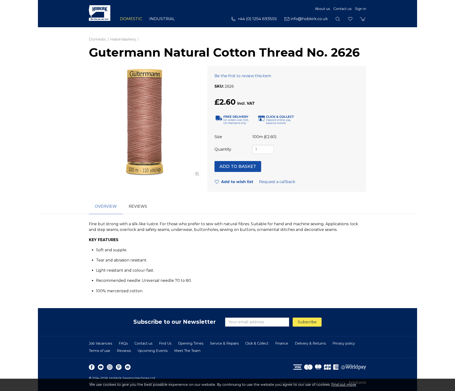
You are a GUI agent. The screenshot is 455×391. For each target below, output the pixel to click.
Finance (281, 343)
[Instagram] (109, 367)
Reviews (124, 351)
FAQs (123, 343)
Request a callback (277, 182)
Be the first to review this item (242, 76)
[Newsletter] (127, 367)
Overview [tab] (106, 206)
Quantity (222, 149)
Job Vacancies (100, 343)
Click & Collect (256, 343)
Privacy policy (343, 343)
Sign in (360, 9)
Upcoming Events (152, 351)
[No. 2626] (144, 121)
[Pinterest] (118, 367)
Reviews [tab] (138, 206)
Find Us (165, 343)
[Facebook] (91, 367)
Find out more (343, 384)
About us (322, 9)
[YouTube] (100, 367)
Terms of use (99, 351)
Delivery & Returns (310, 343)
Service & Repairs (224, 343)
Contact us (342, 9)
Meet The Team (187, 351)
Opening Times (190, 343)
